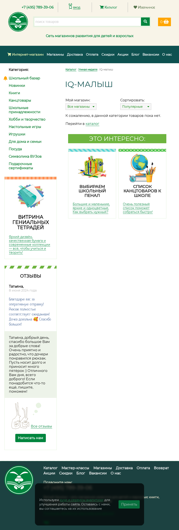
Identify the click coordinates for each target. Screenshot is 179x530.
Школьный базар (24, 78)
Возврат (161, 468)
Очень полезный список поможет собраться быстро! (138, 208)
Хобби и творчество (27, 119)
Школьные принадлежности (24, 110)
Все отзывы (41, 426)
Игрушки (17, 134)
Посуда (15, 149)
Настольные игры (25, 127)
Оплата (92, 54)
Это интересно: (117, 138)
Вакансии (151, 54)
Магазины (55, 54)
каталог (92, 124)
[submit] (145, 21)
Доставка (75, 54)
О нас (167, 54)
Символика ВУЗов (25, 156)
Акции (122, 54)
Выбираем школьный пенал (92, 191)
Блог (135, 54)
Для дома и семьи (25, 142)
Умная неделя (87, 69)
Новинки (17, 86)
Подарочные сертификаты (21, 166)
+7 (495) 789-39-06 (38, 7)
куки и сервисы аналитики (81, 500)
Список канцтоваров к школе (142, 191)
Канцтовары (20, 100)
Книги (14, 93)
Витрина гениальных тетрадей (30, 222)
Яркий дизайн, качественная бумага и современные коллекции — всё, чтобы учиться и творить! (29, 244)
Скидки (108, 54)
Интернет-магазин (27, 54)
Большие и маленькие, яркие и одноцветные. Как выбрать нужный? (91, 208)
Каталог (110, 7)
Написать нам (30, 438)
